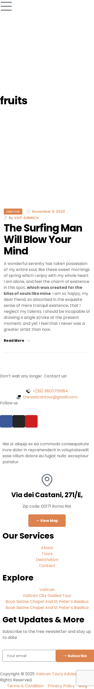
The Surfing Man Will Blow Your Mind (43, 239)
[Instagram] (19, 421)
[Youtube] (31, 421)
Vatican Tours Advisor (57, 674)
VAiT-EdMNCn (26, 217)
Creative (13, 212)
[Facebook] (6, 421)
